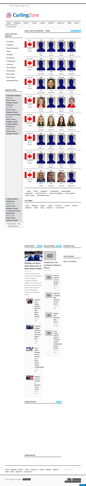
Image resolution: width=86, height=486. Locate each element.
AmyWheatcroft (71, 129)
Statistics (58, 205)
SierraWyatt (41, 184)
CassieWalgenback (71, 184)
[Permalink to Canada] (29, 301)
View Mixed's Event (12, 80)
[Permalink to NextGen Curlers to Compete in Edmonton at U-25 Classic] (29, 377)
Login (27, 6)
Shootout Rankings (56, 193)
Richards (29, 115)
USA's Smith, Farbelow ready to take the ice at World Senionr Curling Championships (39, 357)
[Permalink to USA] (29, 349)
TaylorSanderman (41, 147)
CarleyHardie (71, 110)
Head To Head (11, 77)
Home (9, 23)
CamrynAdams (61, 91)
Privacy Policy (77, 479)
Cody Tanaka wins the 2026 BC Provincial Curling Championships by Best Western (58, 339)
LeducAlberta (30, 87)
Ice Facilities (11, 27)
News (69, 23)
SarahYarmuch (61, 73)
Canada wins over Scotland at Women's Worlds (52, 265)
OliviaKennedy (71, 54)
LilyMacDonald (71, 147)
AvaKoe (51, 110)
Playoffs (15, 103)
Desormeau (29, 77)
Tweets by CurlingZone (70, 261)
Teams (34, 23)
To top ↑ (83, 485)
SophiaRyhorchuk (51, 129)
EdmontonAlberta (30, 124)
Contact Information (12, 48)
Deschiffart (30, 59)
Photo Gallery (11, 74)
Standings (10, 55)
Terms (69, 479)
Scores (42, 23)
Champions (10, 45)
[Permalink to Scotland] (29, 327)
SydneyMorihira (61, 147)
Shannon (29, 152)
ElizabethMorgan (61, 110)
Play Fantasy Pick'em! (14, 225)
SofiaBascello (51, 184)
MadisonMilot (61, 166)
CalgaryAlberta (30, 50)
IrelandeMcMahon (51, 166)
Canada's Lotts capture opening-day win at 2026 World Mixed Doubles (37, 308)
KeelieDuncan (41, 110)
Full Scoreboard (11, 224)
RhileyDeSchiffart (71, 73)
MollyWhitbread (51, 91)
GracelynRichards (41, 129)
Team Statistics (11, 67)
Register (22, 6)
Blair (30, 40)
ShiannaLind (71, 166)
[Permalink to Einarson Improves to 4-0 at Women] (49, 277)
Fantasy (51, 23)
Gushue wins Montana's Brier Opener (57, 317)
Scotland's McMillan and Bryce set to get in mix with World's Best (38, 332)
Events (26, 23)
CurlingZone (26, 479)
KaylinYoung (51, 73)
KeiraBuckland (61, 184)
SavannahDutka (71, 91)
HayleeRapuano (51, 147)
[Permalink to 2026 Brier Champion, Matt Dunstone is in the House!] (49, 295)
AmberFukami (51, 54)
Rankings (17, 23)
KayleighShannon (41, 166)
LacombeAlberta (30, 68)
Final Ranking (11, 71)
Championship (11, 61)
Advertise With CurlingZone (73, 482)
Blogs (77, 23)
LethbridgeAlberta (30, 162)
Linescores (10, 64)
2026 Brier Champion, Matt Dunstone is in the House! (57, 298)
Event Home (10, 42)
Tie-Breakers (10, 58)
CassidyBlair (41, 54)
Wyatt (29, 170)
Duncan (30, 96)
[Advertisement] (14, 166)
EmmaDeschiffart (41, 73)
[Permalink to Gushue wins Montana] (49, 315)
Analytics (60, 23)
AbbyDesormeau (41, 91)
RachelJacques (61, 129)
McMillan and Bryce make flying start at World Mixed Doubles (33, 266)
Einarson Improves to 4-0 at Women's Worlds (56, 280)
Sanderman (29, 133)
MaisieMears (61, 54)
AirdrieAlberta (30, 143)
